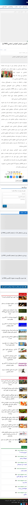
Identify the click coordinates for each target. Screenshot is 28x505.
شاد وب (25, 482)
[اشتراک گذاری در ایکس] (20, 177)
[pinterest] (26, 504)
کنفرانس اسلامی (19, 180)
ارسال (5, 206)
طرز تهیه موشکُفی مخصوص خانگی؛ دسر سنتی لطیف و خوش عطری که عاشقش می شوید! (10, 397)
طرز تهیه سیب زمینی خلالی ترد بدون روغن (10, 440)
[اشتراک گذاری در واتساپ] (8, 177)
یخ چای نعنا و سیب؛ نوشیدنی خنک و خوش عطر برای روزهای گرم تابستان (10, 404)
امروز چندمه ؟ (23, 452)
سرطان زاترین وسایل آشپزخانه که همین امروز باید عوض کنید (10, 389)
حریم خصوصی (24, 502)
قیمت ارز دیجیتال (22, 464)
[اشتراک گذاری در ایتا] (14, 177)
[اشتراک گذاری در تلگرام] (17, 177)
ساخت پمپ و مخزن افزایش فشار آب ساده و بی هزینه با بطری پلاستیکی (10, 434)
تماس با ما (19, 500)
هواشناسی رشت (22, 488)
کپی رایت (7, 500)
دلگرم (25, 494)
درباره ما (23, 500)
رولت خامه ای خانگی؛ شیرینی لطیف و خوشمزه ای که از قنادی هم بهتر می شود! (10, 426)
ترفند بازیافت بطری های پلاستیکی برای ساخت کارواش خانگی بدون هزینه (9, 419)
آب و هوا (19, 502)
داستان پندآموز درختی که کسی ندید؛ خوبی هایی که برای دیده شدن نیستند (10, 382)
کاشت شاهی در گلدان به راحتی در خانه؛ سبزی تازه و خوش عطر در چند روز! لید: (10, 412)
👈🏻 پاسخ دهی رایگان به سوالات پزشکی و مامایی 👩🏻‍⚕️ (14, 287)
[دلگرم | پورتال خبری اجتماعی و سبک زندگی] (26, 3)
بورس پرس (24, 470)
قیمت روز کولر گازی (22, 476)
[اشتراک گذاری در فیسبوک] (11, 177)
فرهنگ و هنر (23, 458)
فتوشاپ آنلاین (14, 502)
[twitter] (21, 504)
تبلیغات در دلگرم (13, 500)
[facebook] (24, 504)
